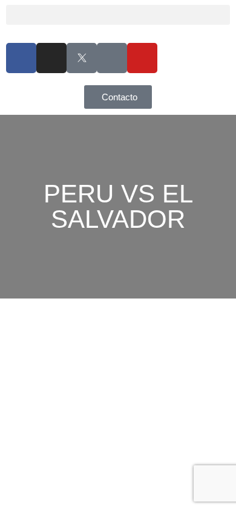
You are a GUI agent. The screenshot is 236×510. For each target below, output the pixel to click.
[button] (118, 15)
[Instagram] (51, 58)
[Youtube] (142, 58)
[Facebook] (21, 58)
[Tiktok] (112, 58)
